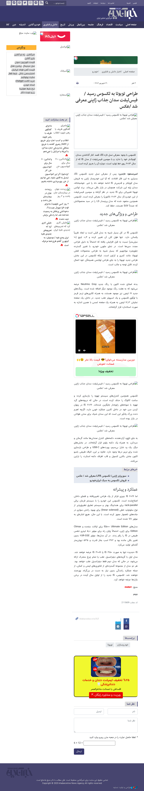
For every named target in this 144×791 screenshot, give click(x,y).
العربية (128, 3)
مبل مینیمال (29, 66)
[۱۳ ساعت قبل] (61, 163)
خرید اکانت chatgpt (25, 81)
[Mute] (84, 350)
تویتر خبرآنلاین (25, 3)
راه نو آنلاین (19, 55)
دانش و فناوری (50, 25)
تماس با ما (111, 3)
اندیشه (22, 25)
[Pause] (79, 350)
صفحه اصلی (131, 25)
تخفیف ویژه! (105, 371)
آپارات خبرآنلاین (19, 3)
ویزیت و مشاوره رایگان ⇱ (106, 695)
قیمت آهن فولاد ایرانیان (23, 70)
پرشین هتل (16, 66)
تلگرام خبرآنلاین (36, 3)
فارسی (135, 3)
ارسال (79, 751)
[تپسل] (76, 58)
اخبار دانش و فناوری (111, 72)
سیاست (119, 25)
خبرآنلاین (117, 13)
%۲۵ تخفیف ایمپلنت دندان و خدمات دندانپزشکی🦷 (105, 682)
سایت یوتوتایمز (28, 77)
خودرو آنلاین (34, 25)
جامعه (91, 25)
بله (14, 3)
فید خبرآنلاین (41, 3)
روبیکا (8, 3)
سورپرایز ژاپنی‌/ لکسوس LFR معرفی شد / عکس (101, 476)
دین (14, 25)
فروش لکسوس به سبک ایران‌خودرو (108, 481)
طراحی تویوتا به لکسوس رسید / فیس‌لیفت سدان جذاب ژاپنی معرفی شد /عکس (106, 100)
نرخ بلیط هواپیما (27, 89)
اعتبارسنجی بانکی (26, 73)
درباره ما (103, 3)
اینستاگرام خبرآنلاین (30, 3)
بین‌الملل (81, 25)
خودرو (95, 72)
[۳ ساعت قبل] (61, 226)
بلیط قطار (12, 73)
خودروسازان (122, 645)
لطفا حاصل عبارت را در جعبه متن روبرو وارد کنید (113, 737)
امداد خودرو (29, 85)
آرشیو (89, 3)
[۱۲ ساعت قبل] (61, 193)
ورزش (71, 25)
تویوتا (110, 645)
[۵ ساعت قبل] (61, 129)
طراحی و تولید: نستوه (122, 787)
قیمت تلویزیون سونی (25, 62)
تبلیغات (95, 3)
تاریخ (62, 25)
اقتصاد (109, 25)
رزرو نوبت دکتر (27, 92)
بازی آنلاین (30, 58)
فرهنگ (100, 25)
